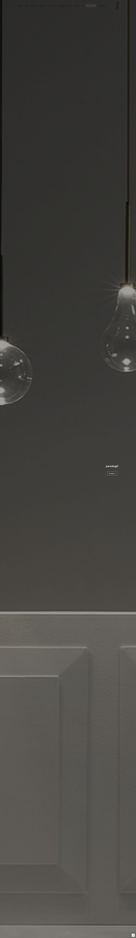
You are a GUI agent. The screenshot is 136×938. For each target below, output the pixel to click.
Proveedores (61, 6)
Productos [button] (34, 6)
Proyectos (42, 6)
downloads (51, 6)
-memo (111, 473)
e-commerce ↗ (102, 6)
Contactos (77, 6)
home (20, 6)
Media (70, 6)
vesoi (26, 6)
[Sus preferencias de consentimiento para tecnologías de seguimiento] (133, 935)
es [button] (83, 6)
